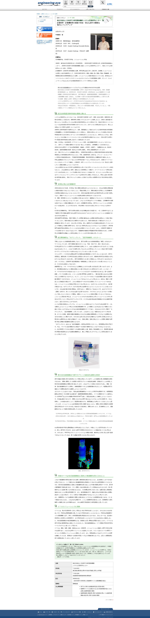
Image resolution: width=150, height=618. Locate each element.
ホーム (40, 611)
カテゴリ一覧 (47, 611)
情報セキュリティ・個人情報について (67, 614)
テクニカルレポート (98, 611)
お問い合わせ (84, 3)
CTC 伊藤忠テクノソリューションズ (106, 614)
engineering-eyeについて (42, 614)
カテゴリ (44, 9)
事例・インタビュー (88, 611)
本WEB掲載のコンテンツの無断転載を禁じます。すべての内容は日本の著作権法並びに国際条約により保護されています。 (44, 42)
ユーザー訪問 (54, 13)
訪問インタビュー (45, 13)
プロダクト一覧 (56, 611)
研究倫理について (78, 614)
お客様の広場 (105, 9)
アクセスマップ (56, 614)
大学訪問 (41, 21)
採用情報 (50, 614)
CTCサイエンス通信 (77, 611)
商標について (85, 614)
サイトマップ (78, 3)
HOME (38, 13)
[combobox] (75, 6)
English (90, 3)
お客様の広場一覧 (109, 611)
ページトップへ (106, 609)
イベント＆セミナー (75, 9)
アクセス (72, 3)
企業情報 (65, 3)
